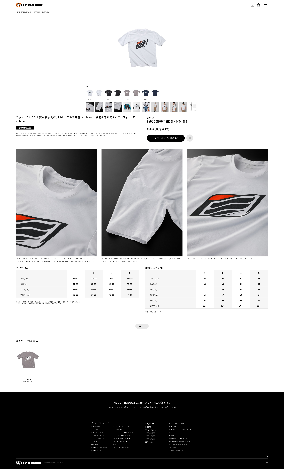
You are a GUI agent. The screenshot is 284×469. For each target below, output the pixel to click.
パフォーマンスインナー (99, 447)
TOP (266, 463)
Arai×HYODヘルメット (120, 438)
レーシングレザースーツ (121, 426)
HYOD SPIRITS (150, 433)
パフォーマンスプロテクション (123, 432)
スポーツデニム (96, 432)
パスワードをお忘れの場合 (178, 444)
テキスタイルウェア (97, 426)
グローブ (94, 441)
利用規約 (172, 435)
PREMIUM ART (118, 429)
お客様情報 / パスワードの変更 (179, 441)
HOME (18, 12)
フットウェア (117, 444)
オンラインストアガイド (176, 423)
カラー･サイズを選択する (166, 138)
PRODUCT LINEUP (26, 12)
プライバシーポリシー (176, 450)
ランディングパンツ (97, 435)
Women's (94, 444)
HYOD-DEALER (150, 439)
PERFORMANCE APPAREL (41, 12)
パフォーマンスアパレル (99, 450)
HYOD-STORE (150, 436)
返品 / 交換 (173, 426)
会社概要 (148, 427)
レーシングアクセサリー (121, 447)
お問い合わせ (149, 442)
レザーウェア (95, 429)
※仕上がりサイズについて (153, 312)
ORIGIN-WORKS (150, 430)
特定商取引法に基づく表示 (178, 438)
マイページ (173, 447)
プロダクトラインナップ (100, 423)
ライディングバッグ (119, 441)
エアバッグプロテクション (121, 435)
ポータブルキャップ (97, 438)
